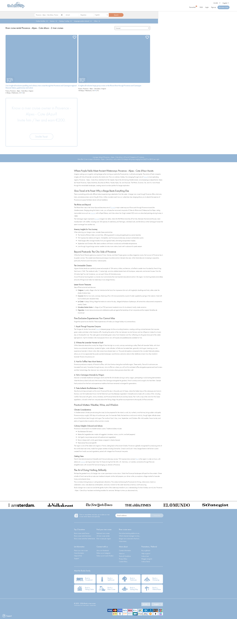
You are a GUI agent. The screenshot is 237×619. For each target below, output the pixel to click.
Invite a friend (145, 561)
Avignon (31, 91)
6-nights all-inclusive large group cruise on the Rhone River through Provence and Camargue (109, 85)
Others (95, 21)
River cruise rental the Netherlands (84, 538)
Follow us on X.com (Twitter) (105, 556)
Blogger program (146, 559)
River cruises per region (104, 538)
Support (76, 558)
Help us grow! (145, 553)
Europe (113, 207)
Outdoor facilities (40, 21)
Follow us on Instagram (103, 553)
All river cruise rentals (103, 536)
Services (52, 21)
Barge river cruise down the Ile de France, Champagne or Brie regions (130, 538)
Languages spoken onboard (81, 21)
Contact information (125, 550)
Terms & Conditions (125, 556)
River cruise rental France (81, 533)
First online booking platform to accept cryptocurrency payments (130, 533)
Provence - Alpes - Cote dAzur (19, 91)
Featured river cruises (103, 533)
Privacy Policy (123, 559)
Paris (137, 459)
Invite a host (145, 556)
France (8, 91)
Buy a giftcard (145, 550)
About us (121, 553)
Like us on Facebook (103, 550)
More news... (123, 541)
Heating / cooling (64, 21)
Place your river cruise (81, 550)
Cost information (79, 553)
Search (116, 15)
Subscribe (157, 515)
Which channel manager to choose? (130, 536)
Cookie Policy (123, 561)
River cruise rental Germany (82, 536)
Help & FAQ (78, 556)
